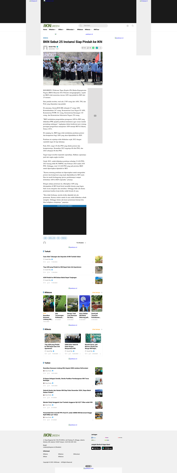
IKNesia (45, 38)
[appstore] (96, 448)
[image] (99, 259)
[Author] (45, 48)
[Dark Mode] (133, 25)
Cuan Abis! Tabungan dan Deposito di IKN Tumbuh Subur (62, 257)
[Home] (127, 25)
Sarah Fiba (52, 47)
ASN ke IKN (52, 238)
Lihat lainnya (96, 293)
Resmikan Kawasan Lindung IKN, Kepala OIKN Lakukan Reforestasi (65, 368)
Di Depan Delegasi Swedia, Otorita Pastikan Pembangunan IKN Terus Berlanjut (66, 380)
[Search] (80, 25)
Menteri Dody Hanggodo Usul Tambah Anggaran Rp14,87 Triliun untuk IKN (67, 402)
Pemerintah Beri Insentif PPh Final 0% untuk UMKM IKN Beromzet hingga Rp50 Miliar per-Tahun (67, 414)
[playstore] (107, 448)
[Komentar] (88, 48)
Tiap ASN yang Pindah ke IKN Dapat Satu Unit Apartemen (62, 267)
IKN (58, 238)
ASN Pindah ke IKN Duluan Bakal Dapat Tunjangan (60, 278)
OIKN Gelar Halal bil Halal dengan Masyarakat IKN (71, 346)
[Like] (83, 48)
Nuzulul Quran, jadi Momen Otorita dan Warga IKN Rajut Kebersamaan (91, 346)
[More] (100, 48)
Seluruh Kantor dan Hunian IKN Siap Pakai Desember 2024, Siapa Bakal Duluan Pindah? (67, 391)
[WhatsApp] (93, 48)
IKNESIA (63, 238)
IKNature (48, 292)
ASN (45, 238)
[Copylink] (97, 48)
